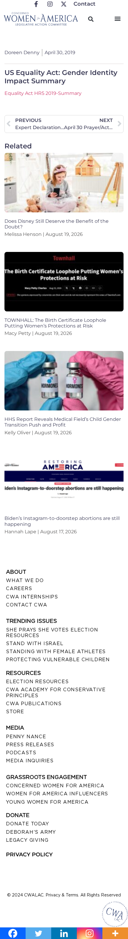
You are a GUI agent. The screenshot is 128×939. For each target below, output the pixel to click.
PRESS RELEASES (30, 744)
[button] (117, 18)
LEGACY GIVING (27, 840)
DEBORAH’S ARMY (31, 832)
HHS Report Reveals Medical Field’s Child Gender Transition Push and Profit (62, 422)
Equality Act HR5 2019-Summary (43, 93)
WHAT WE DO (25, 580)
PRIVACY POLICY (29, 854)
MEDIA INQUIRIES (30, 761)
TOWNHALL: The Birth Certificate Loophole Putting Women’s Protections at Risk (55, 323)
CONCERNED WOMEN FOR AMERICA (55, 785)
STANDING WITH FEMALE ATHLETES (56, 651)
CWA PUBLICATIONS (34, 703)
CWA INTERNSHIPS (32, 597)
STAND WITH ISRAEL (34, 643)
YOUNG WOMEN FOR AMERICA (47, 802)
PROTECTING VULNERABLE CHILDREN (58, 659)
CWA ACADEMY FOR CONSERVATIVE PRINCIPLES (55, 692)
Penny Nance (26, 736)
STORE (15, 711)
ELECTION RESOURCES (37, 681)
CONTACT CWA (26, 605)
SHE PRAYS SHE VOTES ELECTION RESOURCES (52, 632)
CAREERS (19, 588)
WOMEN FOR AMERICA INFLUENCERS (57, 794)
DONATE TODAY (27, 824)
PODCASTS (21, 752)
